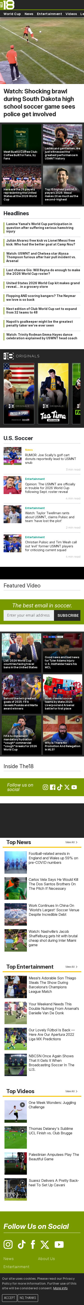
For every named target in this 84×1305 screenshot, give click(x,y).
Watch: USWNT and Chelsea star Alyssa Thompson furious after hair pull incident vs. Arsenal (41, 257)
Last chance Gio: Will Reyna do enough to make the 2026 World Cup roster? (43, 271)
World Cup (12, 14)
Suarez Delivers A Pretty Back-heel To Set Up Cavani (54, 1182)
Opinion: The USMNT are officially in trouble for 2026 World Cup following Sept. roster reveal (50, 488)
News (29, 14)
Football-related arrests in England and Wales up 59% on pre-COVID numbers (53, 858)
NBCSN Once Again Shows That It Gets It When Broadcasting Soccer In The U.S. (51, 1063)
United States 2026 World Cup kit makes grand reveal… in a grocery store (43, 284)
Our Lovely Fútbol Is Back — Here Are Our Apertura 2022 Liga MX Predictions (52, 1034)
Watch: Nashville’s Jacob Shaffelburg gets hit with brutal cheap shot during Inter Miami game (53, 938)
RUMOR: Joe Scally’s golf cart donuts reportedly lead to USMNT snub (50, 459)
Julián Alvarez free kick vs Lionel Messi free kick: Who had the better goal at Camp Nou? (40, 242)
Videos (71, 14)
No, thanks (28, 1298)
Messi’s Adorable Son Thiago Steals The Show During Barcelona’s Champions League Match (52, 985)
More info (60, 1288)
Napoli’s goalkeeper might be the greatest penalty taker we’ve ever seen (39, 323)
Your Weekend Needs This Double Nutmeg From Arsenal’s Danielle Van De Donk (54, 1008)
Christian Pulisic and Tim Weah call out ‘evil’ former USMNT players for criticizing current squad (51, 546)
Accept (9, 1298)
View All (70, 842)
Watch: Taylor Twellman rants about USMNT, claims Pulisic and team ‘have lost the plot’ (49, 517)
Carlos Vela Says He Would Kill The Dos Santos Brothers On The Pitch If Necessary (53, 884)
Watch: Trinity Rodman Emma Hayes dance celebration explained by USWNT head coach (41, 336)
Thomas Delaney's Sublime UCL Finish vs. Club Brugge (51, 1130)
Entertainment (49, 14)
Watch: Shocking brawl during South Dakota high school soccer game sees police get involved (39, 103)
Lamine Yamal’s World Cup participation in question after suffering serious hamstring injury (39, 227)
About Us (46, 1258)
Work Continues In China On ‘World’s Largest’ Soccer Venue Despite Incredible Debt (54, 910)
